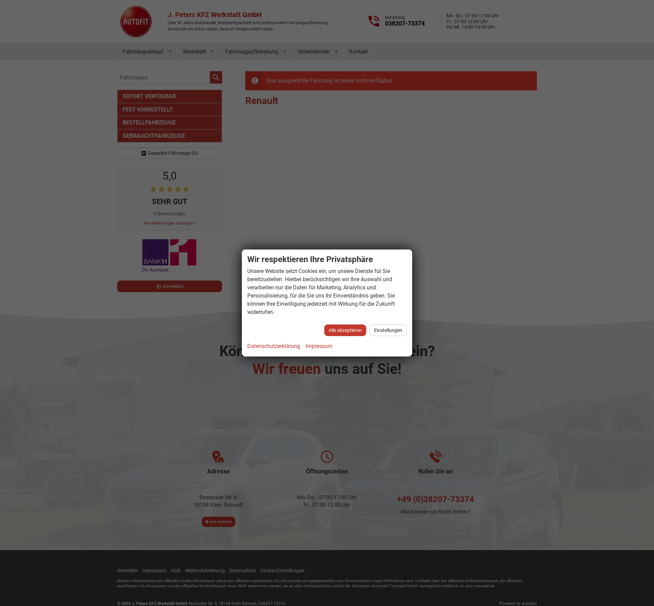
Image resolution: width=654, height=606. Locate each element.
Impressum (319, 346)
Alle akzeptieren (345, 330)
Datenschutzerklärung (273, 346)
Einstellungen (388, 330)
